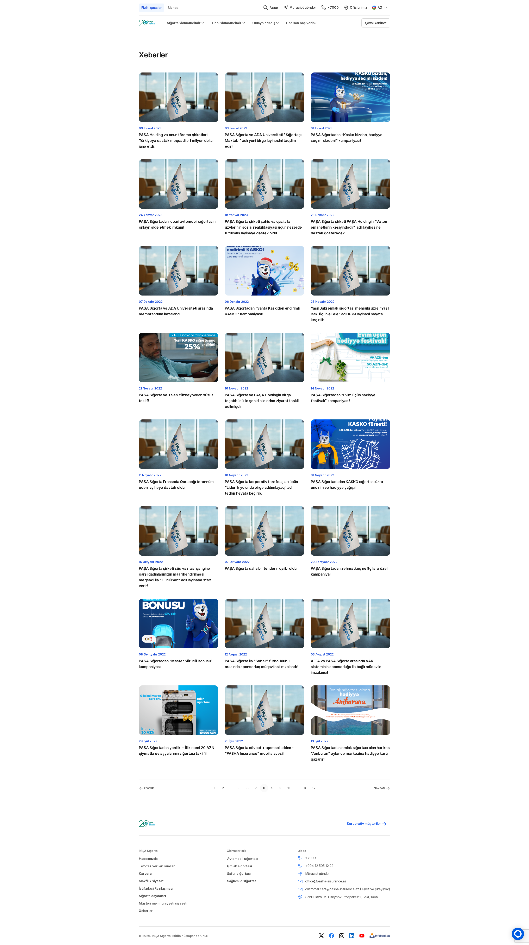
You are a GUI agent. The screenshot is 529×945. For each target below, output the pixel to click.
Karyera (145, 873)
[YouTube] (362, 935)
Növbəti (379, 788)
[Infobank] (379, 935)
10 (280, 788)
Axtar (273, 8)
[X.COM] (321, 935)
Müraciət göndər (303, 7)
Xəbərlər (146, 911)
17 (314, 788)
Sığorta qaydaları (152, 896)
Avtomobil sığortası (242, 859)
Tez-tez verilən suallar (157, 866)
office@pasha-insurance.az (326, 881)
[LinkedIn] (351, 935)
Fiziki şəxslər (151, 8)
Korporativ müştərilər (364, 824)
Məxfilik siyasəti (151, 881)
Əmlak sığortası (239, 866)
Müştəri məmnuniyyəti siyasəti (163, 903)
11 (288, 788)
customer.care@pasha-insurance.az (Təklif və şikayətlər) (347, 889)
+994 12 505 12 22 (319, 866)
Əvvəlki (149, 788)
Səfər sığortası (239, 873)
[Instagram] (341, 935)
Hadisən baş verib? (301, 23)
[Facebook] (331, 935)
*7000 (333, 7)
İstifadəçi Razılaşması (156, 888)
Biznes (173, 8)
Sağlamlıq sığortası (242, 881)
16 (305, 788)
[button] (375, 22)
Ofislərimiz (358, 7)
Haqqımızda (148, 859)
